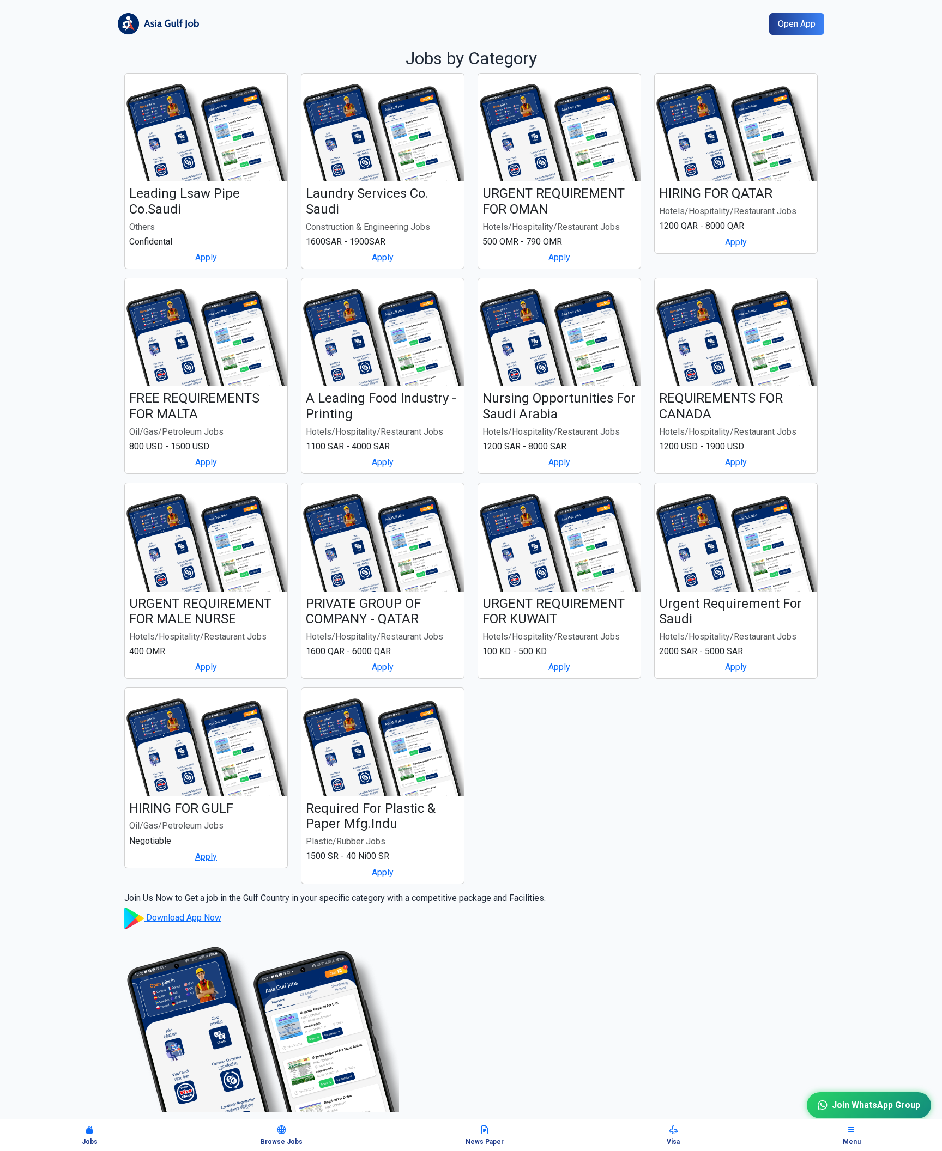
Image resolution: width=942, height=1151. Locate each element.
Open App (797, 24)
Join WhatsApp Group (876, 1099)
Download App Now (182, 917)
